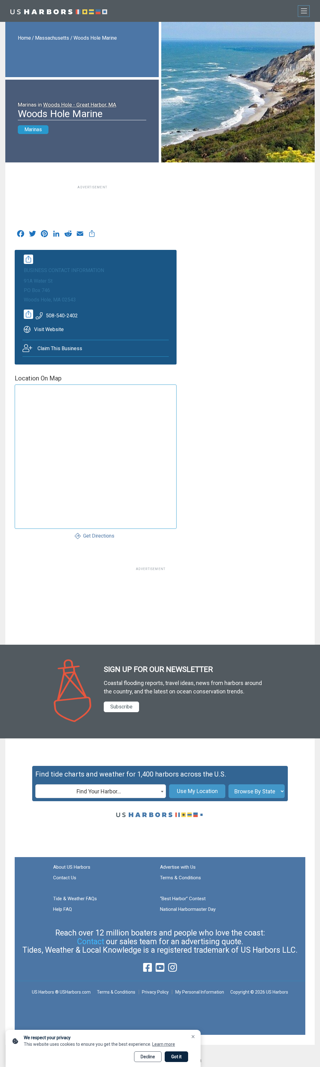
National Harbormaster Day (188, 909)
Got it (176, 1056)
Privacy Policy (155, 992)
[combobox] (100, 791)
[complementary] (92, 235)
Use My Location (197, 791)
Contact (90, 941)
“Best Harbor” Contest (183, 898)
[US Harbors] (58, 11)
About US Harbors (71, 867)
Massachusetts (52, 38)
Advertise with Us (178, 867)
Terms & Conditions (180, 878)
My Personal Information (199, 992)
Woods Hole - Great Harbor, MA (79, 105)
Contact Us (64, 878)
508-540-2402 (62, 316)
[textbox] (101, 791)
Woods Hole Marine (95, 38)
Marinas (33, 129)
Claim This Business (60, 348)
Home (24, 38)
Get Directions (98, 536)
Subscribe (121, 707)
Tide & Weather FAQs (75, 898)
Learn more (163, 1044)
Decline (148, 1056)
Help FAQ (62, 909)
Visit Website (49, 329)
